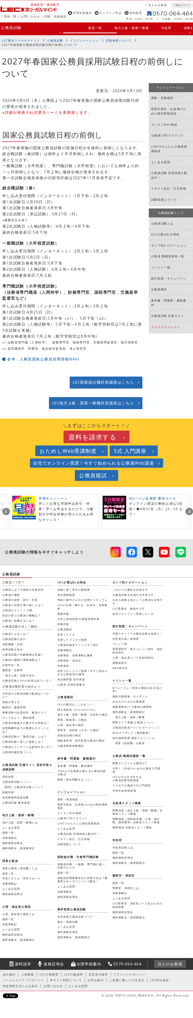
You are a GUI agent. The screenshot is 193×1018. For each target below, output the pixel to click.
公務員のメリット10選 (17, 610)
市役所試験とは (123, 847)
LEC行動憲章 (49, 974)
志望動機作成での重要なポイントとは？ (26, 729)
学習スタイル (66, 634)
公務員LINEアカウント (167, 135)
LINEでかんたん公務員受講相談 (169, 148)
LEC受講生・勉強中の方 (129, 608)
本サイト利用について (66, 980)
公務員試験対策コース (17, 752)
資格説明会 (54, 964)
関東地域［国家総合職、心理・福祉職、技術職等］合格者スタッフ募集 (136, 820)
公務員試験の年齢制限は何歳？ (23, 654)
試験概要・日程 (12, 644)
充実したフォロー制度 (72, 639)
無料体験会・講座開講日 (129, 712)
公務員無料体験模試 (70, 745)
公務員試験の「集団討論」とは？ (24, 736)
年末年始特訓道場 (124, 790)
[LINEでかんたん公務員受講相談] (180, 552)
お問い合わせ (30, 16)
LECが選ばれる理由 (165, 234)
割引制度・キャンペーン (168, 278)
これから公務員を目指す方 (130, 589)
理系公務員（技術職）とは (20, 868)
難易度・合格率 (12, 670)
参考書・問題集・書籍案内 (168, 302)
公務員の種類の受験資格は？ (21, 660)
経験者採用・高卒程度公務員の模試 (81, 740)
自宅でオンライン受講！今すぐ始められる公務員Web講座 (93, 463)
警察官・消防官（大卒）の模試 (78, 730)
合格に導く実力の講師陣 (73, 589)
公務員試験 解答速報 (16, 802)
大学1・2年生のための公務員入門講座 (137, 770)
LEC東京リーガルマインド (21, 40)
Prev (6, 511)
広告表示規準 (98, 974)
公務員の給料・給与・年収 (20, 600)
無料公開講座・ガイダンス (130, 696)
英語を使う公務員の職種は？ (21, 615)
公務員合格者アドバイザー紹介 (78, 645)
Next (189, 511)
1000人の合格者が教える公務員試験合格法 (81, 772)
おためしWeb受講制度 (68, 450)
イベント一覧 (160, 267)
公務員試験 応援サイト (167, 316)
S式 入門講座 (130, 450)
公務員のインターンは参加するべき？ (27, 747)
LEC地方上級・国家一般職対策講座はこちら (93, 403)
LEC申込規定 (159, 980)
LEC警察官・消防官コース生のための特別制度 (138, 905)
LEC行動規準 (73, 974)
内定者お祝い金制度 (126, 638)
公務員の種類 (11, 595)
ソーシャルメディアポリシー (23, 980)
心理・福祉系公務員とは (18, 914)
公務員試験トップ (171, 213)
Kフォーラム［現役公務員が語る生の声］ (137, 689)
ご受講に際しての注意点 (127, 980)
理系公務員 (10, 861)
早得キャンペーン (53, 498)
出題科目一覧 (11, 665)
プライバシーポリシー (129, 974)
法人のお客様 (157, 5)
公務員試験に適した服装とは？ (23, 741)
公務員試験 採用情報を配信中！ (169, 175)
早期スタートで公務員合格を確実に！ (138, 633)
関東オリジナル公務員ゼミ (130, 763)
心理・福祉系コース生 (133, 657)
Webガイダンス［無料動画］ (132, 732)
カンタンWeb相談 (164, 125)
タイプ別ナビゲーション (168, 245)
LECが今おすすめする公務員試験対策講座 (127, 778)
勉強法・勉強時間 (14, 707)
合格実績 (63, 665)
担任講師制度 (66, 595)
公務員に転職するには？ (18, 620)
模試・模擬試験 (67, 922)
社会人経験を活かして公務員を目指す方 (138, 601)
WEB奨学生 (120, 668)
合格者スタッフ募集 (127, 803)
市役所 (166, 28)
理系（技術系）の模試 (72, 719)
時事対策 (63, 624)
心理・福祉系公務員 (16, 907)
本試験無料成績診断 (15, 797)
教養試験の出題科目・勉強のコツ (24, 712)
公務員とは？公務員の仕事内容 (23, 589)
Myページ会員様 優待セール (152, 498)
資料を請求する (92, 437)
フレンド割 (120, 643)
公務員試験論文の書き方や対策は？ (26, 723)
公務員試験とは (162, 223)
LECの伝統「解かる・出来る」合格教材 (82, 606)
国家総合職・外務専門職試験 (78, 857)
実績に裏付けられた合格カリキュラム (82, 600)
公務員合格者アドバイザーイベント (136, 727)
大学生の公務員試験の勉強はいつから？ (26, 695)
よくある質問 (160, 162)
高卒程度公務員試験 (71, 909)
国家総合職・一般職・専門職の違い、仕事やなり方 (82, 865)
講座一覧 (95, 28)
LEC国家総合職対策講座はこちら (103, 382)
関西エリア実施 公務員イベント (134, 722)
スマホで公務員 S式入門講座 (132, 785)
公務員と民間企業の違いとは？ (23, 605)
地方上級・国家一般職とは (20, 822)
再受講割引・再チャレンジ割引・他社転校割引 (138, 650)
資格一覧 (10, 16)
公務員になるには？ (15, 634)
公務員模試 (159, 289)
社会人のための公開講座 (129, 701)
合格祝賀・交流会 (69, 660)
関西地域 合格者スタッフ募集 (132, 827)
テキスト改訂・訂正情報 (168, 189)
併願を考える (11, 702)
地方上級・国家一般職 (131, 28)
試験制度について (119, 40)
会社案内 (9, 974)
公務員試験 (11, 27)
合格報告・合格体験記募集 (75, 655)
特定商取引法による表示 (20, 986)
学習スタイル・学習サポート (21, 878)
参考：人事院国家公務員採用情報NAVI (43, 359)
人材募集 (27, 974)
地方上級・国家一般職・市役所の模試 (82, 714)
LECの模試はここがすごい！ (76, 704)
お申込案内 (96, 980)
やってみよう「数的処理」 (20, 717)
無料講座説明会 (12, 843)
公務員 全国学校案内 (71, 684)
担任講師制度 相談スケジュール (134, 738)
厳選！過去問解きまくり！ (75, 779)
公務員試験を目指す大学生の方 (133, 595)
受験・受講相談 (55, 16)
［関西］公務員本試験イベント (23, 787)
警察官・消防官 (124, 876)
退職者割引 (120, 663)
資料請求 (135, 13)
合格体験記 (64, 650)
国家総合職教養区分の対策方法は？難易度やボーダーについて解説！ (82, 879)
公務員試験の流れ (14, 639)
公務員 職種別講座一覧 (167, 256)
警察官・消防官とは (126, 888)
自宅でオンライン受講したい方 (133, 613)
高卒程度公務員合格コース (75, 916)
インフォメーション (84, 40)
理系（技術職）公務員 (130, 743)
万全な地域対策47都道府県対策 (78, 619)
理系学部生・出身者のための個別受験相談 (168, 111)
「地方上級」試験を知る (18, 675)
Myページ (183, 5)
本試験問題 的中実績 (71, 679)
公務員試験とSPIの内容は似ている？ (27, 680)
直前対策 (8, 776)
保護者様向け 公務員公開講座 (132, 706)
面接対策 (63, 613)
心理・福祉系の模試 (70, 725)
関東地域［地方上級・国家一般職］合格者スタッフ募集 (138, 812)
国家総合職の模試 (69, 735)
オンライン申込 (110, 13)
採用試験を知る (12, 649)
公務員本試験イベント (17, 782)
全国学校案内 (82, 13)
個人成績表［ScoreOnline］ (77, 709)
